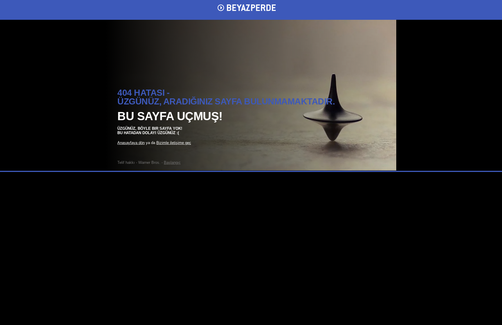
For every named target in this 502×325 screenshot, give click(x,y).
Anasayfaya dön (131, 143)
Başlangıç (172, 162)
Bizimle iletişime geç (173, 143)
